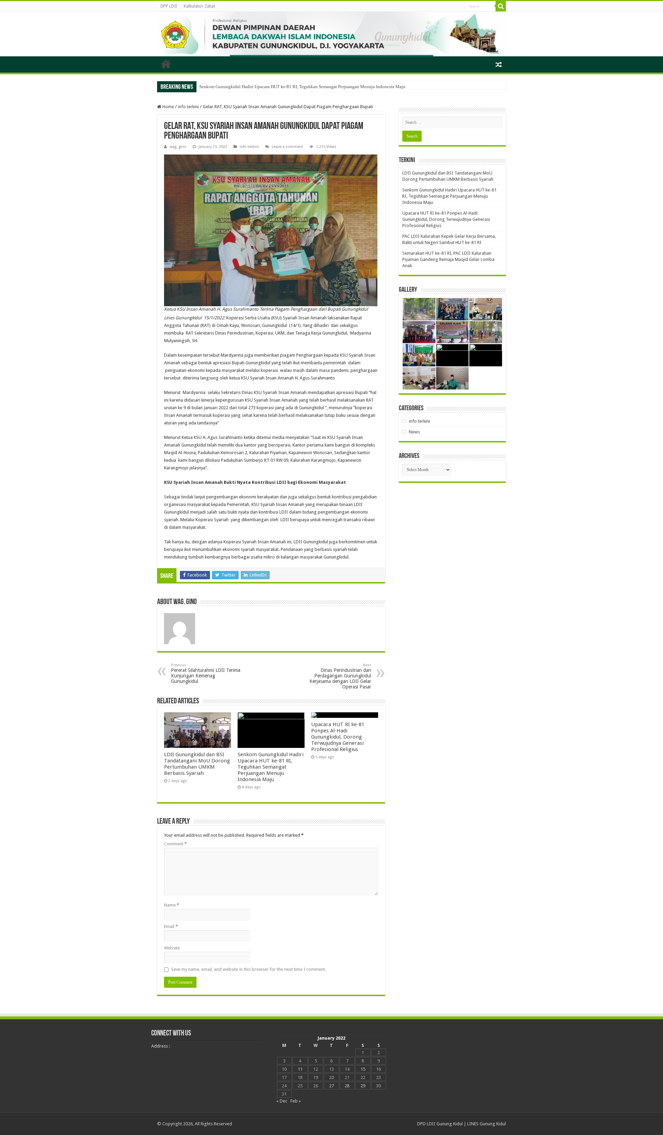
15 (363, 1069)
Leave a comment (287, 146)
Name (171, 905)
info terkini (188, 106)
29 (363, 1085)
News (414, 431)
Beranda (166, 63)
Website (172, 947)
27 (331, 1085)
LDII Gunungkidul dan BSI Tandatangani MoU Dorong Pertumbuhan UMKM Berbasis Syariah (197, 763)
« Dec (281, 1101)
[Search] (501, 6)
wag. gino (178, 146)
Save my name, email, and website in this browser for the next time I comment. (248, 969)
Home (167, 106)
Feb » (295, 1101)
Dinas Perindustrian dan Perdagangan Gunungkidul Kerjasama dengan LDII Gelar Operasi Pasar (340, 676)
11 (300, 1069)
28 (347, 1085)
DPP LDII (169, 6)
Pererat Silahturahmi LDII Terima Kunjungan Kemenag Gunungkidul (205, 673)
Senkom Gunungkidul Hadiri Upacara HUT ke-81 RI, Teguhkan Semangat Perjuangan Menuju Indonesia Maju (302, 86)
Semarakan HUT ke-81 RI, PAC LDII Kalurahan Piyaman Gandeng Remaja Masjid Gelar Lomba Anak (448, 259)
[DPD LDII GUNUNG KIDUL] (331, 34)
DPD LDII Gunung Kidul (440, 1123)
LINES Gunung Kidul (486, 1123)
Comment (175, 843)
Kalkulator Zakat (199, 6)
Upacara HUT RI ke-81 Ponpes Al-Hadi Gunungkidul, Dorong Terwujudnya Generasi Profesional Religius (337, 736)
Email (171, 926)
